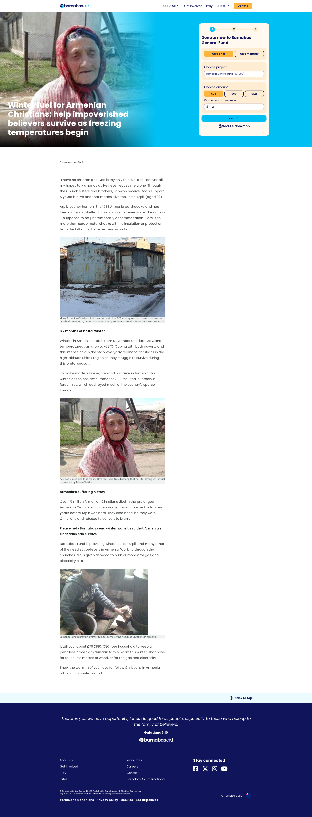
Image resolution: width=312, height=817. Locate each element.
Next (234, 118)
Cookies (127, 800)
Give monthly (249, 54)
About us (66, 760)
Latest (64, 779)
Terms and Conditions (77, 800)
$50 (234, 94)
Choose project (215, 67)
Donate (243, 6)
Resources (134, 760)
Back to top (240, 698)
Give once (219, 54)
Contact (133, 773)
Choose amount (216, 87)
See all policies (147, 800)
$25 (213, 94)
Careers (132, 766)
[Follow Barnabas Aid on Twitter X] (205, 769)
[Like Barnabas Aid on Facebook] (195, 769)
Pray (209, 6)
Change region (232, 795)
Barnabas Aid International (146, 779)
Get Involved (193, 6)
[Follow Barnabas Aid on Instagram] (214, 769)
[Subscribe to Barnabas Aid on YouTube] (224, 769)
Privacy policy (107, 800)
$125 (254, 94)
